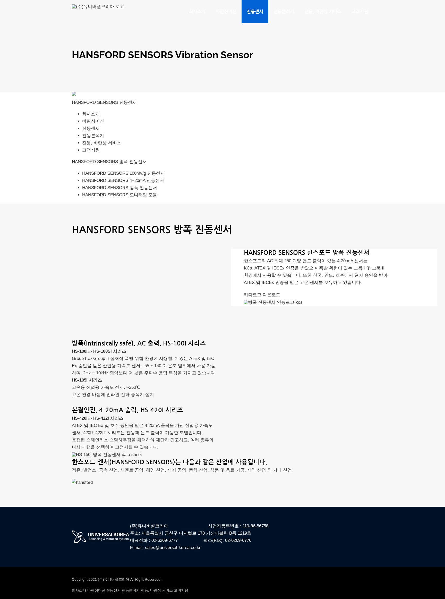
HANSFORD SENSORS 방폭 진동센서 (109, 161)
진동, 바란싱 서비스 (101, 142)
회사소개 (91, 114)
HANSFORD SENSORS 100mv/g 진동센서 (123, 173)
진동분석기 (93, 135)
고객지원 (91, 150)
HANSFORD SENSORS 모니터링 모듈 (119, 194)
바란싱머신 (93, 121)
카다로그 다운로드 (262, 294)
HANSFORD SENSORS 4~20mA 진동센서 (123, 180)
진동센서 (91, 128)
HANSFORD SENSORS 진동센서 (104, 102)
